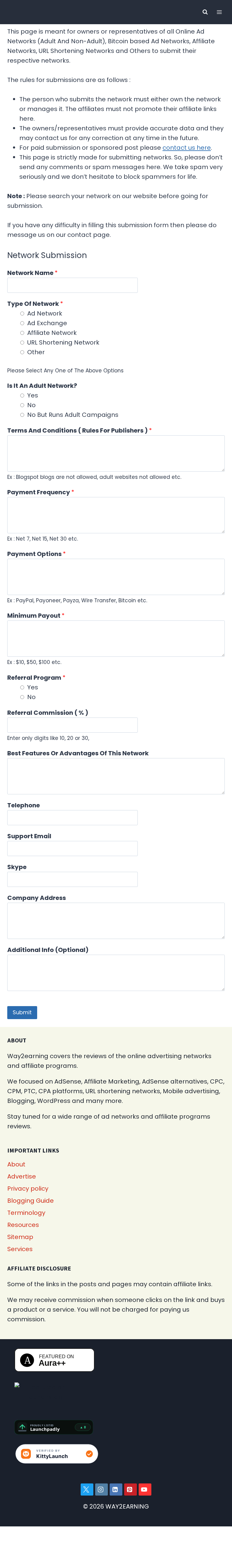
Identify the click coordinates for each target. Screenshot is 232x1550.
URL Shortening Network (63, 342)
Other (36, 352)
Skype (17, 867)
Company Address (36, 898)
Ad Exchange (47, 323)
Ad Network (44, 313)
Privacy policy (27, 1188)
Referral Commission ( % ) (47, 712)
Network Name (32, 273)
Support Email (29, 836)
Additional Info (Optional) (48, 950)
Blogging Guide (30, 1200)
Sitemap (20, 1237)
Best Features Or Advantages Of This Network (78, 753)
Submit (22, 1012)
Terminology (26, 1212)
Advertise (21, 1176)
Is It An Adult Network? (42, 385)
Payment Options (36, 554)
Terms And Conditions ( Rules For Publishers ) (79, 430)
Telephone (23, 805)
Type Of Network (35, 303)
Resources (23, 1225)
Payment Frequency (40, 492)
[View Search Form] (205, 12)
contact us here (187, 147)
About (16, 1164)
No (31, 405)
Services (20, 1249)
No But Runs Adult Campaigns (72, 414)
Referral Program (36, 677)
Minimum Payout (36, 615)
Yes (32, 395)
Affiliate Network (52, 333)
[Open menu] (219, 12)
